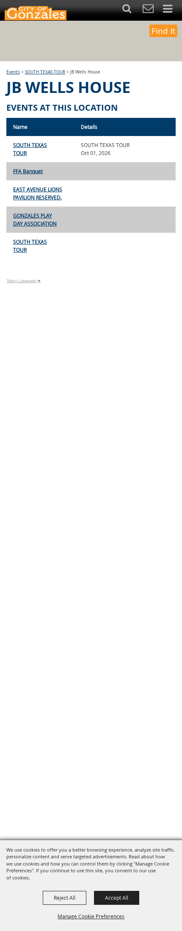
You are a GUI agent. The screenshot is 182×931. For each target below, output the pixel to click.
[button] (131, 10)
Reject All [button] (64, 897)
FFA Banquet (28, 171)
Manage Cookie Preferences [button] (91, 916)
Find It (163, 30)
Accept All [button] (116, 897)
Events (13, 72)
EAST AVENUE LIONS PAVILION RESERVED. (37, 193)
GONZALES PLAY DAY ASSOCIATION (35, 219)
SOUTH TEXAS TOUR (45, 72)
